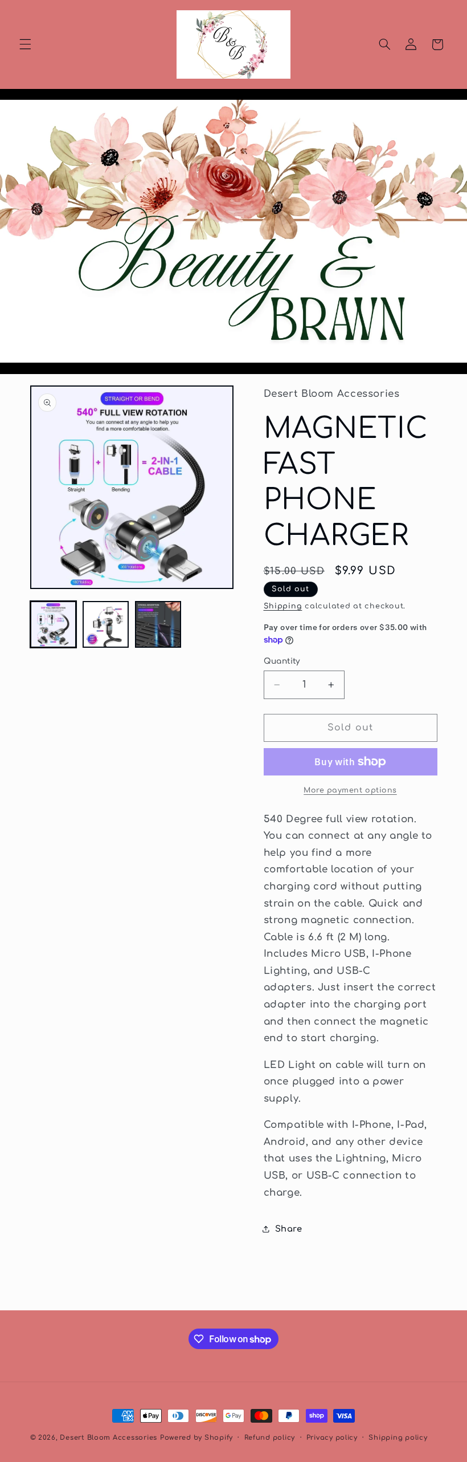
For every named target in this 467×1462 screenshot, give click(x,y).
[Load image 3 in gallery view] (158, 624)
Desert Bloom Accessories (108, 1437)
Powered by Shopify (196, 1437)
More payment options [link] (350, 790)
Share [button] (288, 1228)
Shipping (283, 606)
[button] (25, 44)
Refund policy (270, 1437)
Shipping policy (397, 1437)
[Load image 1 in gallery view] (53, 624)
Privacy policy (332, 1437)
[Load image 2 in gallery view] (106, 624)
